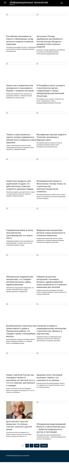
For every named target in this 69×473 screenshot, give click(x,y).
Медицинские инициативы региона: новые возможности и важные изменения (51, 233)
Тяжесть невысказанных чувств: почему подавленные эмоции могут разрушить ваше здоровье (21, 138)
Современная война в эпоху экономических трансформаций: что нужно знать (19, 234)
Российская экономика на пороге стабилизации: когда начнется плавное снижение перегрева (20, 40)
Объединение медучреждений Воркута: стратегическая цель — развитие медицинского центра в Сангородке (51, 428)
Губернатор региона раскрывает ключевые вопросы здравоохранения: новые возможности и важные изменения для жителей (52, 282)
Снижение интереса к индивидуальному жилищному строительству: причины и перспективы (51, 330)
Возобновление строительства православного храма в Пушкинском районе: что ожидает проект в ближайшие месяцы (21, 331)
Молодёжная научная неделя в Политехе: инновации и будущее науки (51, 137)
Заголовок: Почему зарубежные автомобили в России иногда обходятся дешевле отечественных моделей (50, 41)
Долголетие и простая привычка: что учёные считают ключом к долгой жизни (19, 425)
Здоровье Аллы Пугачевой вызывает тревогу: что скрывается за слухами (49, 377)
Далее (43, 446)
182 (36, 446)
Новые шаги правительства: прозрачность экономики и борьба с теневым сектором (20, 88)
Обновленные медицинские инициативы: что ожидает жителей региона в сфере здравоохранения (19, 281)
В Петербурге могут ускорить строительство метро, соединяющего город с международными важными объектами (51, 90)
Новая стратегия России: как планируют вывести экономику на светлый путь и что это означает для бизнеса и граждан (20, 380)
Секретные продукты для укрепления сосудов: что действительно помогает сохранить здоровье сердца (19, 185)
